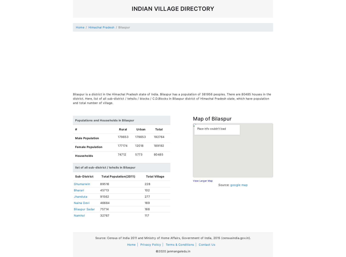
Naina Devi (82, 203)
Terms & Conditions (180, 244)
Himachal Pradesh (101, 27)
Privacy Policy (150, 244)
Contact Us (207, 244)
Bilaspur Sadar (84, 209)
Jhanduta (80, 196)
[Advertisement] (173, 60)
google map (239, 185)
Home (80, 27)
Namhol (79, 215)
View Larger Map (203, 180)
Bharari (79, 190)
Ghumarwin (82, 184)
